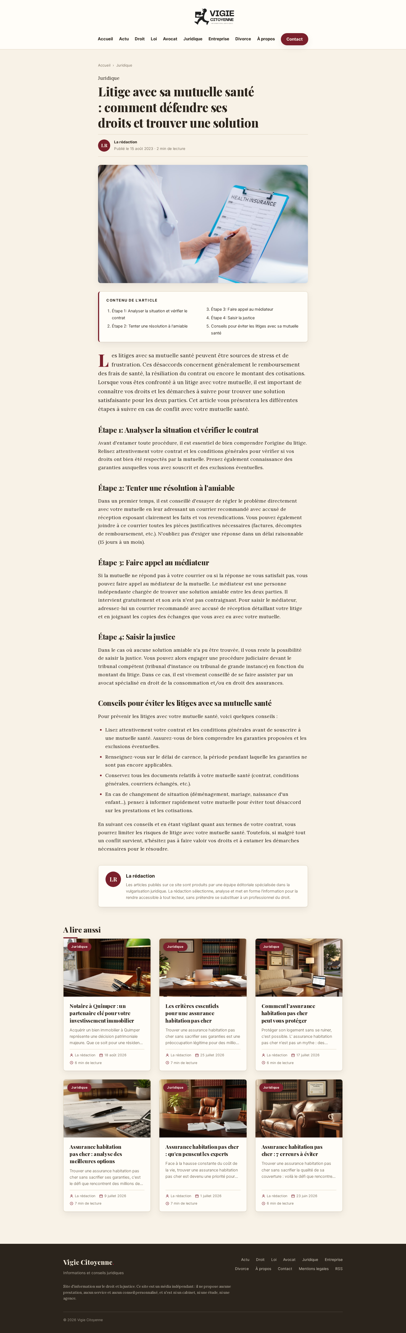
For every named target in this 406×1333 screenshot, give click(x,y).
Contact (294, 39)
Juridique (192, 38)
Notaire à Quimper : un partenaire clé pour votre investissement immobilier (102, 1013)
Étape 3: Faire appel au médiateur (242, 309)
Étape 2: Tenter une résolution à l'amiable (150, 326)
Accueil (105, 38)
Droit (140, 38)
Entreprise (219, 38)
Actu (124, 38)
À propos (266, 38)
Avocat (170, 38)
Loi (154, 38)
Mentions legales (314, 1268)
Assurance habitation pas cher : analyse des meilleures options (96, 1154)
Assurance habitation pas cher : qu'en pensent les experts (202, 1150)
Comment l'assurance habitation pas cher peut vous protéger (288, 1013)
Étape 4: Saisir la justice (233, 317)
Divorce (243, 38)
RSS (339, 1268)
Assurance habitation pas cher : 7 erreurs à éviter (292, 1150)
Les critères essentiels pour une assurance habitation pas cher (192, 1013)
